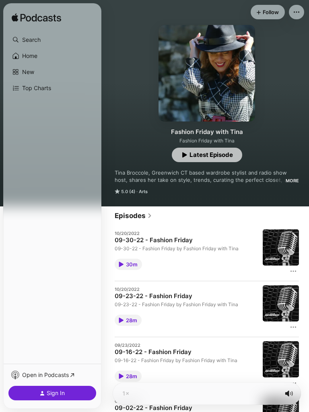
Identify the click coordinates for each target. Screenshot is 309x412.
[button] (52, 40)
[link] (133, 215)
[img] (36, 18)
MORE (292, 180)
